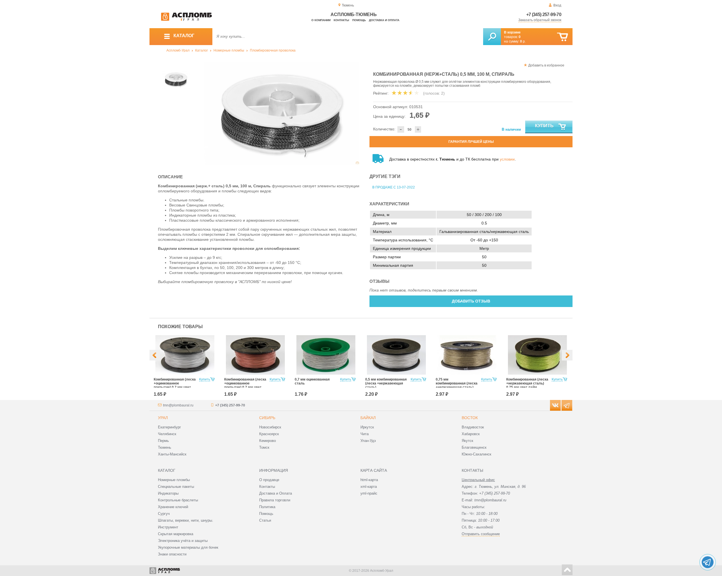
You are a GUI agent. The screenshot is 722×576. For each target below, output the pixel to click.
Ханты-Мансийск (172, 454)
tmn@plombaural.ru (178, 405)
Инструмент (168, 527)
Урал (163, 417)
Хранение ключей (173, 507)
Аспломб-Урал (178, 50)
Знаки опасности (172, 554)
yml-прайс (368, 493)
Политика (267, 507)
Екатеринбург (169, 427)
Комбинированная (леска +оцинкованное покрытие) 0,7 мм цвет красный (245, 385)
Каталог (201, 50)
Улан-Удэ (368, 441)
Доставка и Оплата (275, 493)
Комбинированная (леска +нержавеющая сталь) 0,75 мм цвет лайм (527, 383)
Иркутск (367, 427)
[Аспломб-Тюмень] (186, 20)
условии (507, 159)
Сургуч (164, 513)
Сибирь (267, 417)
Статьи (265, 520)
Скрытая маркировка (175, 534)
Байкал (368, 417)
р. (523, 41)
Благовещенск (474, 447)
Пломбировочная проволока (273, 50)
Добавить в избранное (546, 65)
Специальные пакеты (176, 486)
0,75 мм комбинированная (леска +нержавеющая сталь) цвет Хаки (456, 385)
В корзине (512, 32)
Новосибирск (270, 427)
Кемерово (267, 441)
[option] (281, 113)
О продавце (269, 480)
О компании (321, 20)
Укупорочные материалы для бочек (188, 547)
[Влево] (154, 355)
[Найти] (492, 36)
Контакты (341, 20)
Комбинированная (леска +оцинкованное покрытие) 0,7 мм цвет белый (175, 385)
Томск (264, 447)
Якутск (467, 441)
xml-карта (368, 486)
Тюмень (164, 447)
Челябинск (167, 434)
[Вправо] (567, 355)
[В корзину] (562, 37)
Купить (544, 125)
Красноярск (269, 434)
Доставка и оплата (384, 20)
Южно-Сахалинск (476, 454)
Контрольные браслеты (178, 500)
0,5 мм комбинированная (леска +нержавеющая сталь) (386, 383)
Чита (364, 434)
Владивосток (473, 427)
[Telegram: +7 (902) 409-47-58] (707, 562)
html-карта (369, 480)
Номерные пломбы (228, 50)
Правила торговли (274, 500)
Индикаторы (168, 493)
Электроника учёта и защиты (183, 541)
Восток (470, 417)
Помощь (359, 20)
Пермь (163, 441)
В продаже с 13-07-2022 (393, 187)
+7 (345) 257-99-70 (543, 14)
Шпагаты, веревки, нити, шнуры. (185, 520)
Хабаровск (471, 434)
